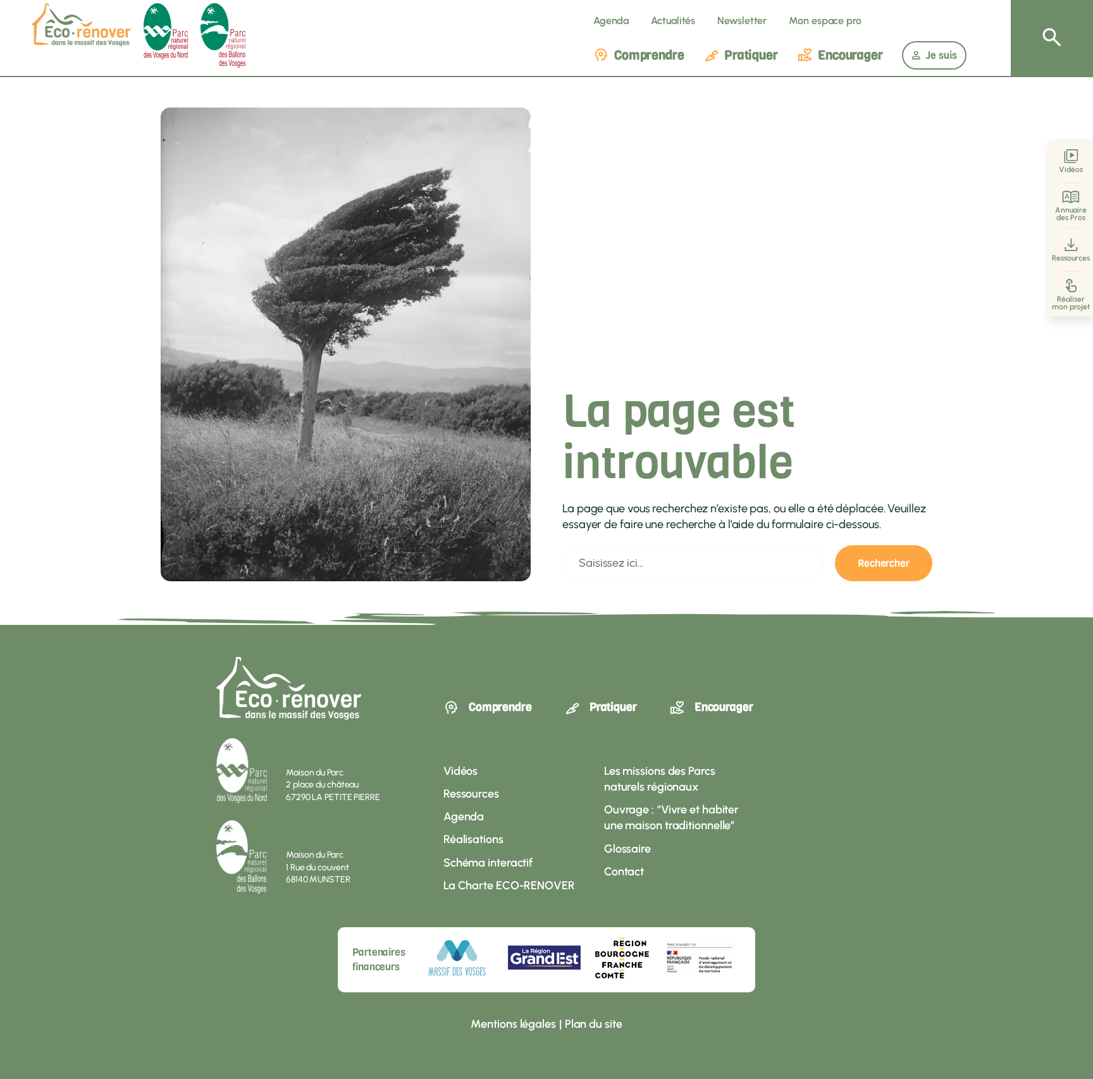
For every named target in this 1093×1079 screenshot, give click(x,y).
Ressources (1070, 258)
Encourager (850, 55)
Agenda (611, 21)
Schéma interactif (488, 863)
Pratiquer (751, 55)
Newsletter (742, 21)
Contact (624, 872)
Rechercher (884, 563)
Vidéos (1070, 169)
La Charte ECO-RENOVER (509, 885)
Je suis (941, 55)
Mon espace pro (825, 21)
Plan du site (593, 1024)
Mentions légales (513, 1024)
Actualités (673, 21)
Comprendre (649, 55)
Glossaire (627, 849)
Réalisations (473, 839)
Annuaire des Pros (1071, 214)
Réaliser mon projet (1071, 303)
